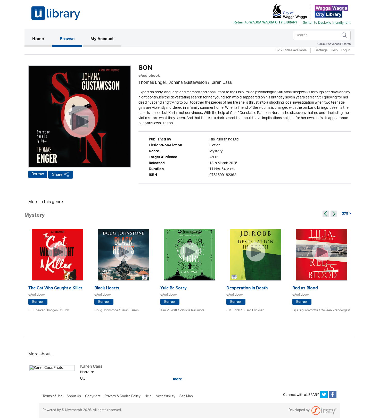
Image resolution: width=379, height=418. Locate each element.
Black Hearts (106, 288)
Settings (321, 50)
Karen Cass (221, 83)
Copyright (93, 396)
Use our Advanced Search (334, 44)
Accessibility (165, 396)
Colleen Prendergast (335, 310)
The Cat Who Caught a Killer (55, 288)
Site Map (186, 396)
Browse (67, 39)
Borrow (37, 174)
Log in (345, 50)
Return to (266, 23)
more (177, 379)
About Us (74, 396)
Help (334, 50)
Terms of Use (52, 396)
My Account (102, 39)
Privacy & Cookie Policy (123, 396)
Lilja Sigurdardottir (305, 310)
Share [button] (57, 174)
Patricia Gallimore (192, 310)
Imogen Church (58, 310)
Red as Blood (305, 288)
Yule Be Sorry (173, 288)
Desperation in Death (247, 288)
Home (42, 39)
